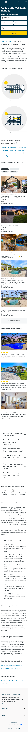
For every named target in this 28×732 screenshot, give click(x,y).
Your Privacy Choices (16, 724)
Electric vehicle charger (12, 147)
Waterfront (20, 153)
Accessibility (8, 724)
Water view (12, 153)
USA (7, 41)
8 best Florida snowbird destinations (11, 668)
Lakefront (5, 150)
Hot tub (5, 171)
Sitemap (16, 720)
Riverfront (4, 153)
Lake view (23, 147)
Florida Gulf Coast (14, 681)
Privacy (24, 720)
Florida (11, 41)
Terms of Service (14, 722)
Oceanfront (21, 150)
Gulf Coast (4, 681)
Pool (2, 147)
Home (2, 41)
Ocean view (13, 150)
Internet (13, 171)
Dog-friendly (14, 169)
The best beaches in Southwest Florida (11, 665)
